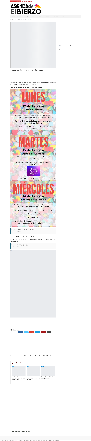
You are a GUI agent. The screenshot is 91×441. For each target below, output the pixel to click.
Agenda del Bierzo (77, 434)
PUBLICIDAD (30, 1)
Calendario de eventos (25, 431)
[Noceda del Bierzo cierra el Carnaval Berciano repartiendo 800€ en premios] (19, 371)
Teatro (40, 16)
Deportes (56, 16)
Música (33, 16)
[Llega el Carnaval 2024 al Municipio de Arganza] (48, 371)
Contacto (12, 431)
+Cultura (48, 16)
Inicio (13, 16)
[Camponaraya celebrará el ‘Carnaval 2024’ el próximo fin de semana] (33, 371)
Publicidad (17, 431)
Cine (63, 16)
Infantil (18, 329)
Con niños (26, 16)
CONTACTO (24, 1)
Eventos (19, 16)
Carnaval (14, 329)
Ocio (13, 366)
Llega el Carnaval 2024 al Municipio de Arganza (45, 355)
